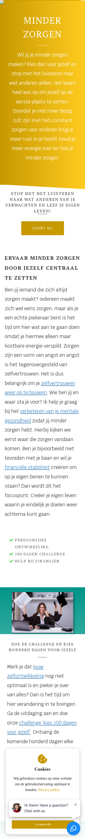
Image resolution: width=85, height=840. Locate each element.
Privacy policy (49, 790)
